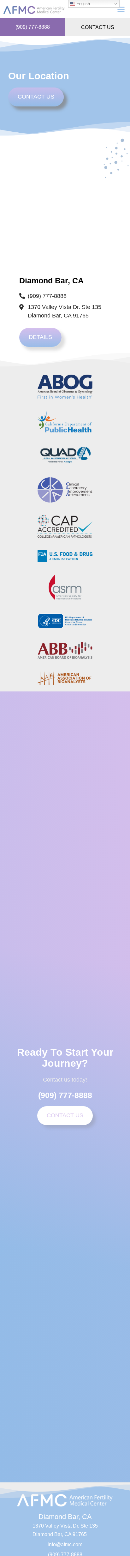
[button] (121, 9)
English (82, 3)
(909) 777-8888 (32, 27)
